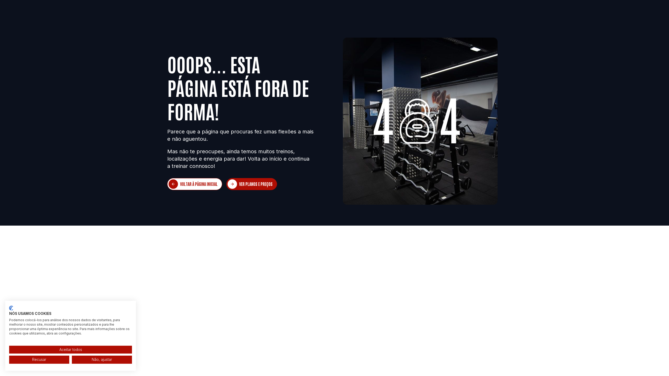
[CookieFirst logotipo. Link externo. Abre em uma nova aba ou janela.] (11, 308)
